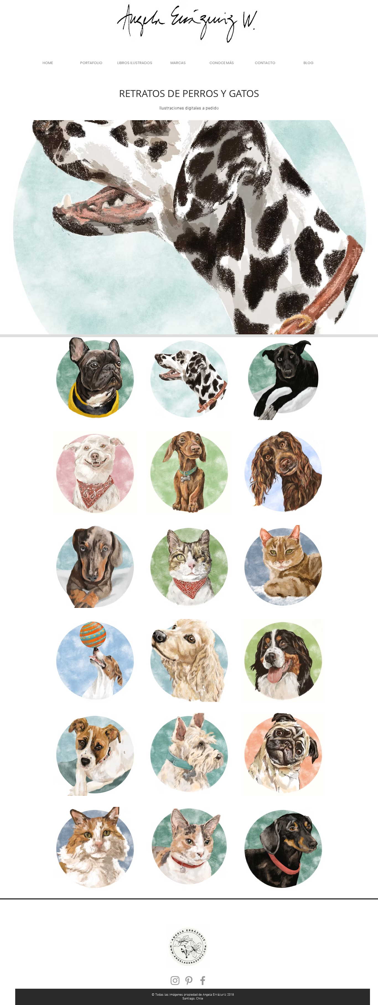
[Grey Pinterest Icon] (189, 980)
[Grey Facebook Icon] (203, 980)
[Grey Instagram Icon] (175, 980)
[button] (91, 63)
